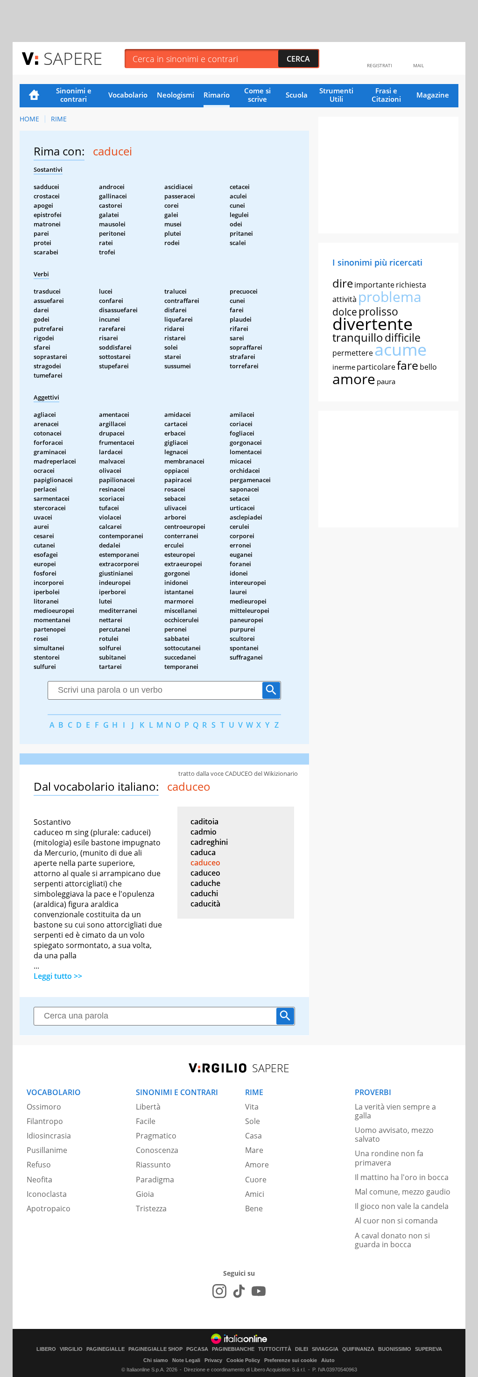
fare (407, 365)
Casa (253, 1136)
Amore (257, 1164)
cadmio (203, 832)
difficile (403, 337)
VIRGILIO (71, 1349)
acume (400, 349)
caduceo (205, 862)
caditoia (204, 821)
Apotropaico (48, 1208)
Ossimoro (44, 1107)
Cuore (256, 1179)
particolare (376, 367)
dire (342, 283)
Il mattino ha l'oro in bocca (402, 1177)
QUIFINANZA (358, 1349)
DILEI (301, 1349)
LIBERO (46, 1349)
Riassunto (153, 1164)
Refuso (39, 1164)
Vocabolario (128, 94)
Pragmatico (156, 1136)
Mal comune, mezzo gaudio (402, 1192)
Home (34, 95)
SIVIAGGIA (325, 1349)
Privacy (213, 1360)
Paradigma (155, 1179)
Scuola (297, 94)
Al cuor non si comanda (396, 1220)
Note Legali (186, 1360)
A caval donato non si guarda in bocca (392, 1240)
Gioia (145, 1194)
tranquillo (357, 337)
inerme (343, 367)
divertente (372, 323)
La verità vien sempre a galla (395, 1111)
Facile (145, 1121)
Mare (254, 1150)
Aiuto (328, 1360)
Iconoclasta (47, 1194)
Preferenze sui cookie (290, 1360)
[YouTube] (258, 1291)
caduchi (204, 893)
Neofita (39, 1179)
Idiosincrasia (49, 1136)
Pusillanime (47, 1150)
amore (353, 378)
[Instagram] (219, 1291)
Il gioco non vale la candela (402, 1206)
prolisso (378, 311)
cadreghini (209, 842)
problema (390, 296)
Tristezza (151, 1208)
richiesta (411, 285)
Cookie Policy (243, 1360)
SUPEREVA (428, 1349)
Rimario (217, 94)
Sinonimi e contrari (73, 95)
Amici (254, 1194)
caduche (205, 883)
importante (374, 285)
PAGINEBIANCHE (233, 1349)
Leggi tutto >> (58, 976)
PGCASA (197, 1349)
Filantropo (45, 1121)
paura (386, 381)
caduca (203, 852)
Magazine (432, 94)
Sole (252, 1121)
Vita (252, 1107)
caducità (205, 904)
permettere (352, 353)
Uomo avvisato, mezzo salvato (394, 1134)
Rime (59, 118)
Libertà (148, 1107)
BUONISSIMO (394, 1349)
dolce (344, 311)
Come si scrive (257, 95)
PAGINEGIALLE (105, 1349)
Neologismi (175, 94)
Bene (254, 1208)
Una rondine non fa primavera (389, 1157)
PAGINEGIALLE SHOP (155, 1349)
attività (344, 299)
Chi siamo (155, 1360)
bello (428, 367)
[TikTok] (239, 1291)
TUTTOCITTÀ (274, 1349)
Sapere (72, 58)
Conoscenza (157, 1150)
